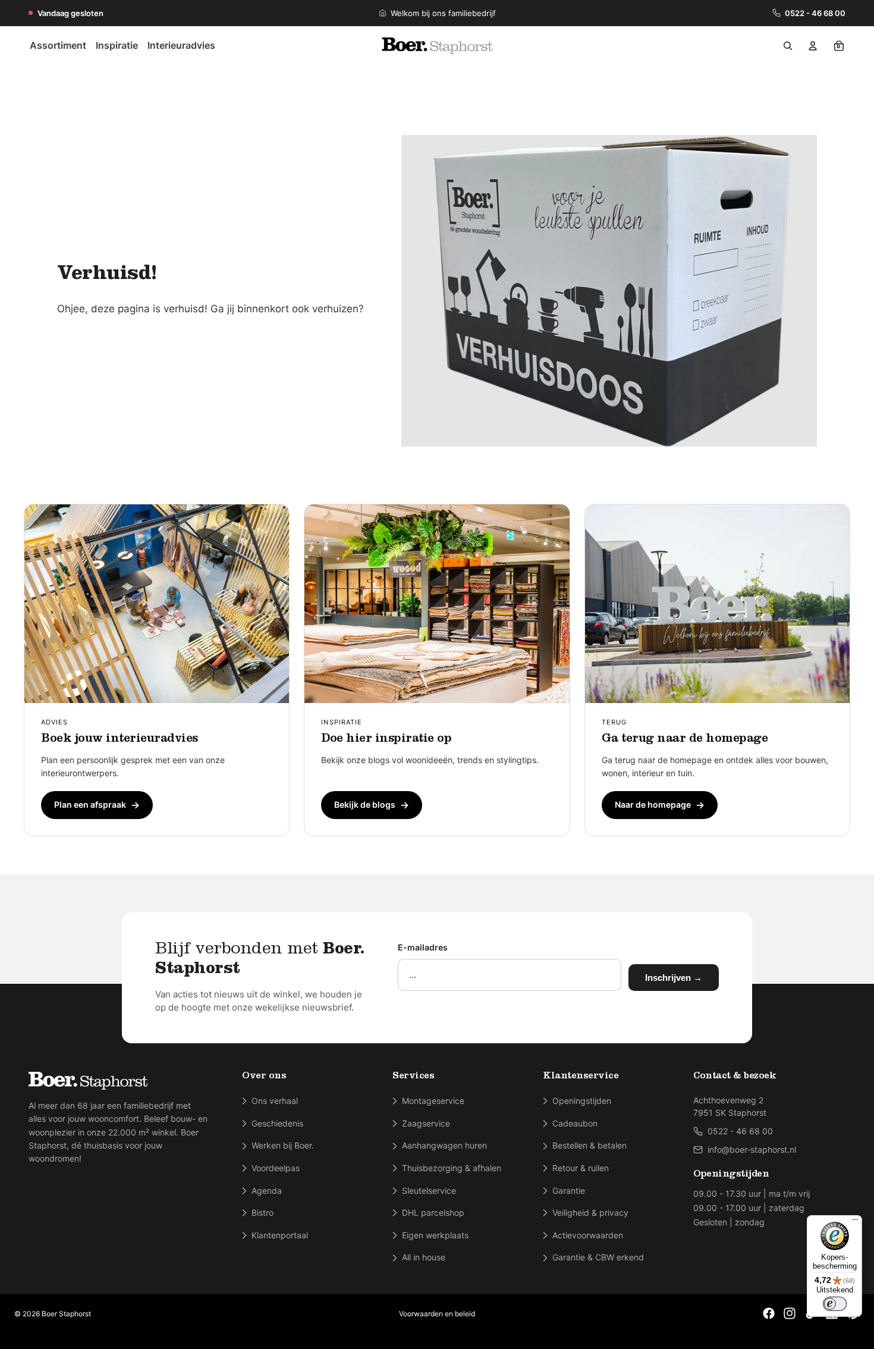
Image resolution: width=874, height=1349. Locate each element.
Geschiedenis (277, 1123)
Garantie (568, 1190)
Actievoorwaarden (587, 1235)
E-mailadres (423, 947)
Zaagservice (426, 1123)
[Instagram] (789, 1313)
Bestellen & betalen (589, 1145)
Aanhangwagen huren (444, 1145)
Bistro (262, 1212)
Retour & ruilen (580, 1168)
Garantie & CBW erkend (598, 1257)
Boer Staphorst (66, 1313)
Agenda (266, 1190)
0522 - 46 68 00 (815, 13)
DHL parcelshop (433, 1212)
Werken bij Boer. (282, 1145)
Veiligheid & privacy (590, 1212)
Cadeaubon (575, 1123)
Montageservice (433, 1101)
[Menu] (855, 1222)
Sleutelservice (429, 1190)
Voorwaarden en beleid (437, 1313)
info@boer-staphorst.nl (752, 1149)
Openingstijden (581, 1101)
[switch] (835, 1304)
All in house (423, 1257)
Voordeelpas (275, 1168)
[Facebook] (769, 1313)
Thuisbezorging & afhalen (451, 1168)
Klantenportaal (279, 1235)
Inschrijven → (673, 977)
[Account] (813, 46)
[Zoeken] (788, 46)
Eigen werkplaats (435, 1235)
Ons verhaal (274, 1101)
